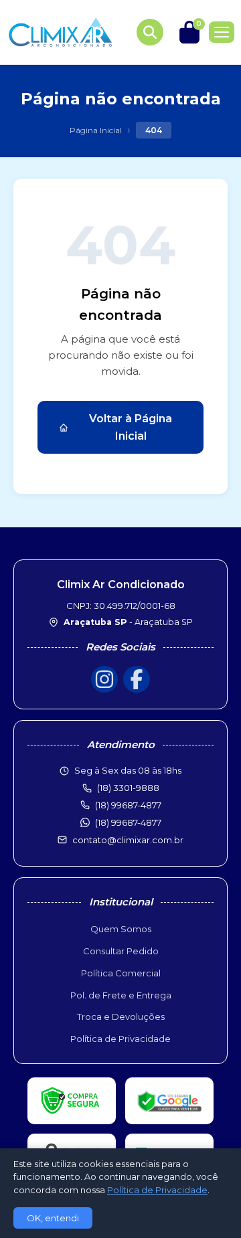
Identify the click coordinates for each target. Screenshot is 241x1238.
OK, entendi (53, 1218)
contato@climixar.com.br (127, 839)
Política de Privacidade (120, 1038)
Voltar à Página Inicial (130, 427)
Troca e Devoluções (121, 1016)
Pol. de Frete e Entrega (120, 995)
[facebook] (136, 679)
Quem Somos (120, 928)
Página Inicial (96, 130)
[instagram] (104, 679)
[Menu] (221, 32)
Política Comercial (121, 973)
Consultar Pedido (121, 951)
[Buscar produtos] (150, 32)
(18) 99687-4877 (128, 822)
